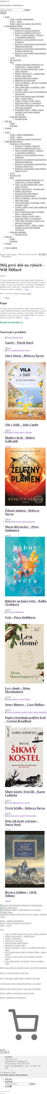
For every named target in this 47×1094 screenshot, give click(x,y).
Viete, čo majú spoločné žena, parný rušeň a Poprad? (26, 934)
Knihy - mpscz (6, 925)
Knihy (7, 17)
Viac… (27, 289)
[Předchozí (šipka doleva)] (1, 1093)
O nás (12, 58)
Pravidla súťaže (21, 119)
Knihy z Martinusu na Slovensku (13, 997)
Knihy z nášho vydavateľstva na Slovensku (17, 993)
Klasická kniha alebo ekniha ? (27, 78)
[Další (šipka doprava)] (4, 1093)
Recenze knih (15, 60)
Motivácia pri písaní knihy (25, 80)
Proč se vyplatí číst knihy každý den (14, 973)
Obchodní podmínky (18, 117)
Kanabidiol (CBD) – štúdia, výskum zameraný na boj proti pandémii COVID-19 (29, 112)
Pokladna (13, 126)
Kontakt (8, 128)
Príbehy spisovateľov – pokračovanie (29, 74)
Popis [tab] (7, 298)
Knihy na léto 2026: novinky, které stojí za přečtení (20, 989)
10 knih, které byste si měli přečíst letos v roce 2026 (20, 984)
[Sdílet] (6, 1091)
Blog (12, 62)
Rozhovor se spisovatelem (20, 28)
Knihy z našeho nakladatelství (22, 19)
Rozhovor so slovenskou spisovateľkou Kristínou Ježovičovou (30, 50)
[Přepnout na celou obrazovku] (4, 1091)
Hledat (27, 10)
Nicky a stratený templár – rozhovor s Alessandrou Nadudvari (29, 36)
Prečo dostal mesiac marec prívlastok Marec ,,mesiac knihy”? (29, 97)
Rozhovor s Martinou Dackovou (28, 33)
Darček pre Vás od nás (14, 941)
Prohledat (9, 1081)
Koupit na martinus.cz (11, 322)
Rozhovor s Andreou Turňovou (27, 30)
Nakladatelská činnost (13, 26)
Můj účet (8, 121)
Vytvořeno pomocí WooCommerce (14, 1075)
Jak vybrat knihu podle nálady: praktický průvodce (20, 978)
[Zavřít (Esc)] (9, 1091)
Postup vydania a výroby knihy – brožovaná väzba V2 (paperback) (28, 102)
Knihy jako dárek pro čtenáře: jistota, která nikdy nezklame (23, 968)
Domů (2, 254)
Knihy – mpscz (16, 21)
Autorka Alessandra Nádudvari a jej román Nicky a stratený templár (29, 66)
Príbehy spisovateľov (23, 76)
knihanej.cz (4, 1)
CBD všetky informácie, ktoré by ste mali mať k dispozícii (29, 106)
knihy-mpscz (12, 254)
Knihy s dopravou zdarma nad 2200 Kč (25, 24)
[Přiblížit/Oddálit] (1, 1091)
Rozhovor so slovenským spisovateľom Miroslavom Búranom (30, 45)
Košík (12, 123)
